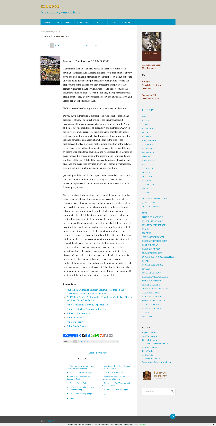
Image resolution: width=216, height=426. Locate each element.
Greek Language (149, 336)
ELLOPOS (50, 6)
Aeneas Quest (83, 22)
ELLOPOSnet (52, 421)
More (73, 398)
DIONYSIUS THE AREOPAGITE (155, 277)
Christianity (46, 32)
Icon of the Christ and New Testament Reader (79, 378)
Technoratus (147, 355)
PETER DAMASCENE (151, 285)
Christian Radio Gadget (79, 383)
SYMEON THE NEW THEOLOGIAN (156, 289)
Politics (100, 22)
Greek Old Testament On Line (156, 343)
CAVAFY (145, 313)
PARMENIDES (148, 152)
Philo (57, 32)
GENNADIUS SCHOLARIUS (153, 305)
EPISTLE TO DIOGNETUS (152, 217)
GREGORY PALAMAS (151, 293)
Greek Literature (149, 340)
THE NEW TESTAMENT (152, 207)
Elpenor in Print (149, 332)
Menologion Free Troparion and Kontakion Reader (116, 384)
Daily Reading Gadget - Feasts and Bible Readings (80, 388)
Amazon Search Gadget (113, 372)
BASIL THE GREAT (150, 245)
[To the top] (173, 416)
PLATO (145, 188)
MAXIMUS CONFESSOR (152, 281)
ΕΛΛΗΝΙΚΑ (126, 22)
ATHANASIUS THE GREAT (153, 237)
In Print (46, 22)
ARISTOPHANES (149, 184)
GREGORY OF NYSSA (151, 249)
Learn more (143, 424)
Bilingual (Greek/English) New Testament (152, 85)
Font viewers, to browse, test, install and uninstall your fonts (80, 367)
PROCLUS (146, 269)
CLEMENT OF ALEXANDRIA (154, 225)
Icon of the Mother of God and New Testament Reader (115, 378)
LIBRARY (148, 110)
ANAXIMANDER (149, 140)
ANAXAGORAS (148, 160)
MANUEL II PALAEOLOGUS (153, 301)
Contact (114, 22)
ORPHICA (146, 124)
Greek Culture (63, 22)
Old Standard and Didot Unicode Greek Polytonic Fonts (116, 367)
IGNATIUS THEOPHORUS (152, 221)
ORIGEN (145, 229)
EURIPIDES (146, 172)
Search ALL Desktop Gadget (81, 372)
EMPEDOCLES (148, 156)
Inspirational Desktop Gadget (116, 389)
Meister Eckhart (149, 347)
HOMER (145, 116)
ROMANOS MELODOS (151, 273)
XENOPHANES (148, 144)
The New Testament (151, 358)
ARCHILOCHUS (148, 128)
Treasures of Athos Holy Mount (156, 362)
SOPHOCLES (147, 168)
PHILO (144, 213)
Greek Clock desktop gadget (81, 394)
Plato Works (147, 351)
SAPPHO (145, 132)
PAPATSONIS (147, 317)
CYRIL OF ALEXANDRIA (152, 265)
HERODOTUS (147, 180)
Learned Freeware (98, 352)
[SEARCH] (172, 391)
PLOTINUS (146, 233)
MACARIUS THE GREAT (152, 253)
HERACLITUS (148, 148)
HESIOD (145, 120)
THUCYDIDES (148, 176)
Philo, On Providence (54, 36)
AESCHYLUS (147, 164)
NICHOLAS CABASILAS (152, 297)
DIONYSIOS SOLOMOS (151, 309)
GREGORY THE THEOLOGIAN (154, 241)
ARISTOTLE (147, 192)
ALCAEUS (146, 136)
